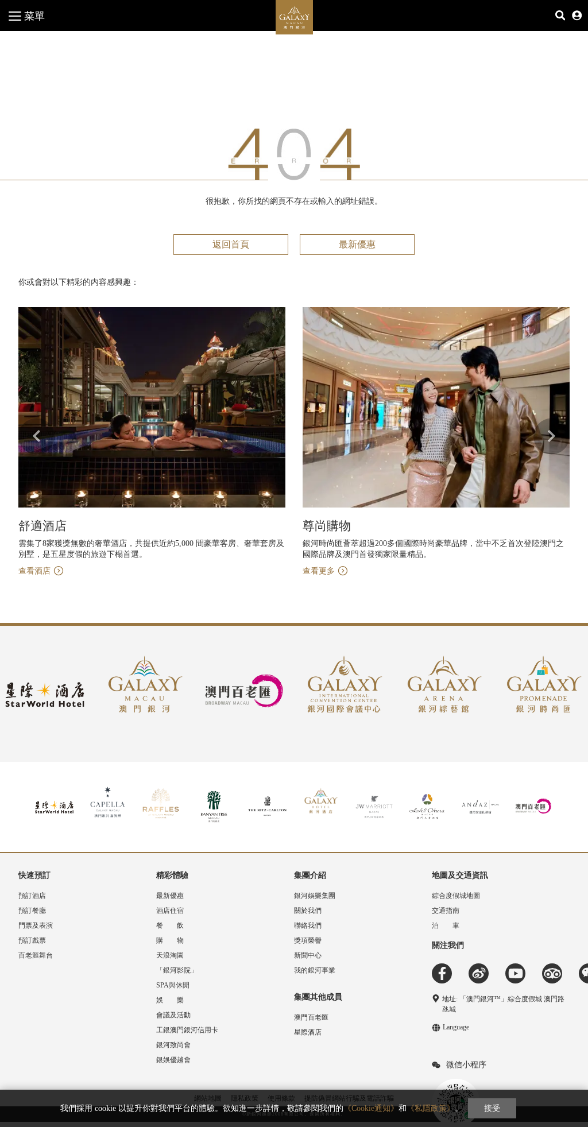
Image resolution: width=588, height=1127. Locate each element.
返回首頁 (230, 244)
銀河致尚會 (173, 1045)
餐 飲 (170, 925)
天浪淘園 (170, 955)
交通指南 (445, 911)
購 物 (170, 940)
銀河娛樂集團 (314, 896)
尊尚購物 (327, 526)
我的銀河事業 (314, 970)
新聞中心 (308, 955)
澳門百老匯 (311, 1017)
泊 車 (445, 925)
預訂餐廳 (32, 911)
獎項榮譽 (308, 940)
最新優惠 (357, 244)
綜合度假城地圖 (456, 896)
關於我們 (308, 911)
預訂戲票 (32, 940)
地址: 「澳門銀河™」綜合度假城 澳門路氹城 (503, 1004)
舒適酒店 (42, 526)
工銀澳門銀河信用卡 (187, 1030)
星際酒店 (308, 1032)
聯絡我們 (308, 925)
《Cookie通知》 (371, 1108)
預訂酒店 (32, 896)
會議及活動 (173, 1015)
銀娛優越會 (173, 1060)
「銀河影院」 (177, 970)
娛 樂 (170, 1000)
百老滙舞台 (35, 955)
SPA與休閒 (172, 985)
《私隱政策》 (431, 1108)
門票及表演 (35, 925)
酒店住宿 (170, 911)
